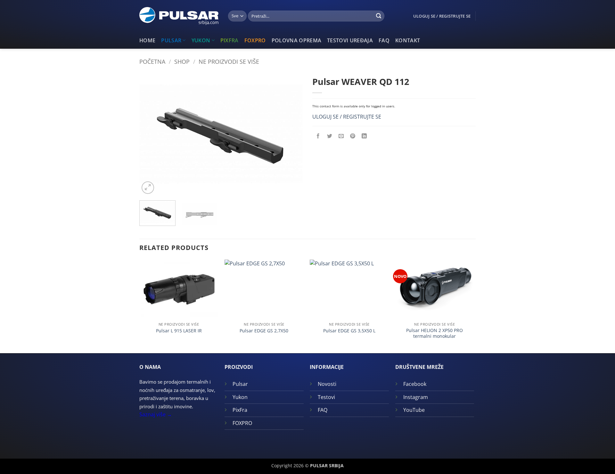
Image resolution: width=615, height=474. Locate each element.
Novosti (327, 383)
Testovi (326, 397)
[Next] (291, 134)
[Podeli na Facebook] (318, 136)
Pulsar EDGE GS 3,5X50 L (349, 331)
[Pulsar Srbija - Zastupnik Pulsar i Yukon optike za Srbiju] (178, 16)
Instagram (415, 397)
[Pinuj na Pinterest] (353, 136)
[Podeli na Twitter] (329, 136)
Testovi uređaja (350, 40)
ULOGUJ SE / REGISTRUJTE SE (346, 116)
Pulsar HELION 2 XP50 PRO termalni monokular (434, 333)
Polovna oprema (296, 40)
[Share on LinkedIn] (364, 136)
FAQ (384, 40)
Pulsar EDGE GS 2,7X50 (264, 331)
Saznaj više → (155, 414)
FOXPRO (255, 40)
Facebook (414, 383)
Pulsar (171, 40)
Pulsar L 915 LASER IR (179, 331)
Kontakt (407, 40)
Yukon (201, 40)
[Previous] (150, 134)
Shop (182, 61)
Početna (152, 61)
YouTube (414, 409)
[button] (148, 187)
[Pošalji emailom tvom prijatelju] (341, 136)
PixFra (229, 40)
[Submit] (378, 16)
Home (147, 40)
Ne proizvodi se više (229, 61)
